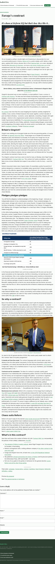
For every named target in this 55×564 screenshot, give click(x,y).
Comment (3, 493)
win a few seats (26, 178)
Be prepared (10, 476)
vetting (10, 471)
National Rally (35, 63)
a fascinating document (30, 120)
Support (48, 5)
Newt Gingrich (35, 74)
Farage (9, 393)
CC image (30, 352)
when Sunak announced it (32, 419)
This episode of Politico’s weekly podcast (16, 444)
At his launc (46, 364)
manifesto (32, 469)
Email (2, 518)
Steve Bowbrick (37, 352)
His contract (5, 111)
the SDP (28, 440)
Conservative (19, 469)
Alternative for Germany (16, 65)
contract (26, 469)
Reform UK (25, 61)
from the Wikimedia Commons (34, 56)
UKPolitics (4, 471)
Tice (3, 393)
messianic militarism (11, 126)
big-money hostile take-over (38, 65)
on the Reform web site (30, 90)
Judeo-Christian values (30, 220)
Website (2, 525)
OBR (13, 295)
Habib (15, 393)
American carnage (28, 126)
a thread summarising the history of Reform (25, 457)
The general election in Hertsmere (14, 479)
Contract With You (18, 159)
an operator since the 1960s (16, 135)
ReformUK (47, 469)
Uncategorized (4, 12)
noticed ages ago (13, 395)
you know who (20, 85)
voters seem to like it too (13, 431)
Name (2, 510)
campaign (11, 469)
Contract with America (8, 96)
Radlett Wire (4, 2)
